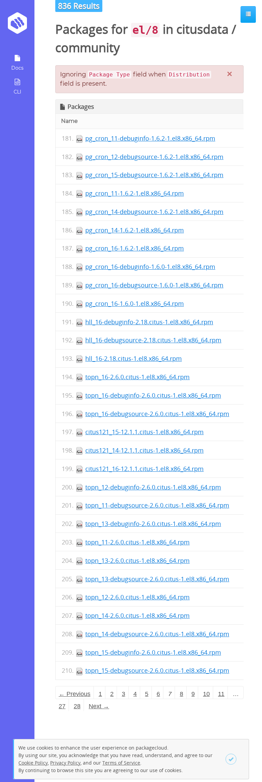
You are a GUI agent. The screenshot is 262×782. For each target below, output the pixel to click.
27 (62, 706)
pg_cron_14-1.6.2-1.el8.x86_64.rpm (134, 230)
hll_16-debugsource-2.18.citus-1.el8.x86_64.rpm (153, 340)
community (87, 47)
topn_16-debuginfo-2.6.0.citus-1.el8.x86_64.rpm (153, 395)
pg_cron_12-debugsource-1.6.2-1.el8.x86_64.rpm (154, 157)
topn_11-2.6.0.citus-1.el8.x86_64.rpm (137, 542)
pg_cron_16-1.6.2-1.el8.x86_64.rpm (134, 248)
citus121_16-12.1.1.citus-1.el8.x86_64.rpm (144, 469)
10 (206, 694)
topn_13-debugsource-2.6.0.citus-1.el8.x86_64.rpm (157, 579)
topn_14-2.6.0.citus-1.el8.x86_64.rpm (137, 615)
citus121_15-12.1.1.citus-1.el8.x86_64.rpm (144, 432)
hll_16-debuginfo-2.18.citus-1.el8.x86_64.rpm (149, 322)
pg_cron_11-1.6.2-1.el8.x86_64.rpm (134, 193)
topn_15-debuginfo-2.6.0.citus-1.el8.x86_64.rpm (153, 652)
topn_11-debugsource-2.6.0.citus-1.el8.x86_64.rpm (157, 505)
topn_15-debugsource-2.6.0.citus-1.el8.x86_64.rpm (157, 670)
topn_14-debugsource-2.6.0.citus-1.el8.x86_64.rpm (157, 634)
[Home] (17, 25)
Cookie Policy (33, 762)
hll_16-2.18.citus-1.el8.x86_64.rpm (133, 358)
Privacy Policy (65, 762)
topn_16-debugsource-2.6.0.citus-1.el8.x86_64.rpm (157, 414)
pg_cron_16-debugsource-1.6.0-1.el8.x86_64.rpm (154, 285)
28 (77, 706)
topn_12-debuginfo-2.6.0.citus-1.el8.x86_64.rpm (153, 487)
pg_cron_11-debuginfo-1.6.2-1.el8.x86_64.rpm (150, 138)
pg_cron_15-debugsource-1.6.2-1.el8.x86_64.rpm (154, 175)
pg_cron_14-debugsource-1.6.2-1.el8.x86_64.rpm (154, 212)
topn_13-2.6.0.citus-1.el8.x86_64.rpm (137, 560)
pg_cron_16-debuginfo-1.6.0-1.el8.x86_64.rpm (150, 266)
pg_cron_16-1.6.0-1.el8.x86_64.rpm (134, 303)
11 (221, 694)
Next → (99, 706)
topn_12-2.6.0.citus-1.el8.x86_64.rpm (137, 597)
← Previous (74, 694)
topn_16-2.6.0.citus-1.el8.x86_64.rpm (137, 377)
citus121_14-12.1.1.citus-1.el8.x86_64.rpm (144, 450)
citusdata (202, 29)
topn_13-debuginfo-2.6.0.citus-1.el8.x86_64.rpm (153, 524)
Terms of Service (121, 762)
